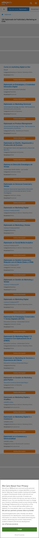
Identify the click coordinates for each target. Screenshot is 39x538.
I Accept (19, 529)
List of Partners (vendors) (10, 524)
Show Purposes (19, 535)
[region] (19, 509)
